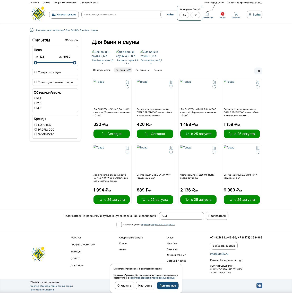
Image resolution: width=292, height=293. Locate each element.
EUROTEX (44, 124)
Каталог (76, 237)
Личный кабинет (176, 254)
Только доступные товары (55, 82)
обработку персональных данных (158, 224)
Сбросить (71, 40)
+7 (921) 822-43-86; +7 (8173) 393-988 (236, 237)
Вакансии (172, 249)
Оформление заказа (131, 237)
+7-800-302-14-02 (252, 2)
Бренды (76, 251)
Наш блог (172, 243)
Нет (195, 15)
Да (184, 15)
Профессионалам (89, 2)
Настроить (145, 285)
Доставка (34, 2)
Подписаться (217, 215)
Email (164, 216)
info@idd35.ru (219, 254)
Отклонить (124, 285)
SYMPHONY (45, 134)
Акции (122, 249)
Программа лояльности (65, 2)
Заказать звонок (224, 245)
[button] (127, 82)
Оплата (46, 2)
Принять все (167, 285)
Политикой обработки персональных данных (152, 277)
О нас (170, 237)
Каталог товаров (66, 14)
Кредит (123, 243)
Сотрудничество (176, 260)
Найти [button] (170, 14)
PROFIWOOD (46, 129)
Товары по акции (49, 72)
